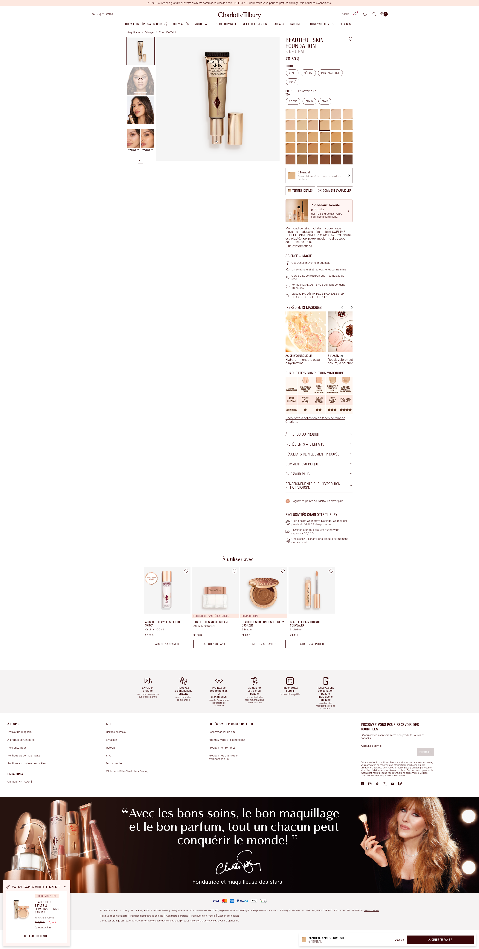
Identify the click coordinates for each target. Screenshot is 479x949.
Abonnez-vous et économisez (227, 739)
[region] (36, 913)
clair (292, 72)
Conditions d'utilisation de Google (207, 920)
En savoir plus (307, 91)
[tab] (140, 51)
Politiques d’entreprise (203, 915)
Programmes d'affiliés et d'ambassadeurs (223, 757)
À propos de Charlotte (21, 739)
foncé (292, 81)
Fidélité (345, 14)
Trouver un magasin (19, 731)
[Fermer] (65, 887)
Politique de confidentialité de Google (163, 920)
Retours (111, 747)
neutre (293, 101)
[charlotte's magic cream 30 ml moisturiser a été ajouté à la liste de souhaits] (234, 571)
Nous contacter (371, 910)
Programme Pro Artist (222, 747)
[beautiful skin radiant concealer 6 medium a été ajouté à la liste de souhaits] (331, 571)
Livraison (111, 739)
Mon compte (114, 763)
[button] (374, 14)
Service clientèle (116, 731)
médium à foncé (330, 72)
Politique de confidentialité (23, 755)
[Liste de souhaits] (365, 14)
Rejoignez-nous (17, 747)
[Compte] (355, 14)
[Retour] (342, 307)
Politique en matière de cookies (26, 763)
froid (325, 101)
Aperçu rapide (43, 927)
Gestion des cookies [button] (229, 915)
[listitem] (146, 25)
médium (308, 72)
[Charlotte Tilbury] (239, 14)
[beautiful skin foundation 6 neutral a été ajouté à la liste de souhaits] (350, 39)
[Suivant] (351, 307)
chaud (309, 101)
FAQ (108, 755)
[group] (306, 338)
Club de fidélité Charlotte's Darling (127, 771)
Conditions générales (177, 915)
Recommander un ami (222, 731)
